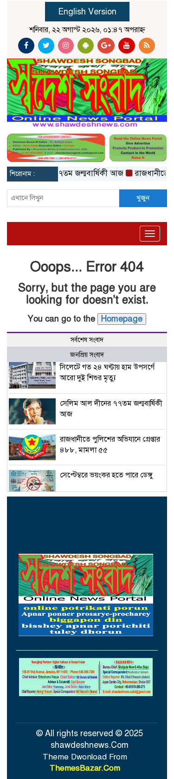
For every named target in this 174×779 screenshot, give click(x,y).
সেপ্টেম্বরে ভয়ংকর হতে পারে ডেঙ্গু (106, 475)
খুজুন (142, 198)
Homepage (121, 319)
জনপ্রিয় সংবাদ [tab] (87, 355)
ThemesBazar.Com (85, 768)
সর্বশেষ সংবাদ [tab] (87, 340)
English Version (87, 12)
